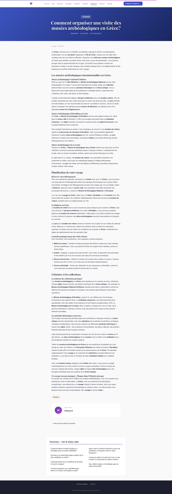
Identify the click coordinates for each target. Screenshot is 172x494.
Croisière (77, 3)
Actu (53, 3)
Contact (92, 484)
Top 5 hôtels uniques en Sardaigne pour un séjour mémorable (103, 465)
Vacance (102, 3)
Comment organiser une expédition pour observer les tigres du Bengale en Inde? (65, 469)
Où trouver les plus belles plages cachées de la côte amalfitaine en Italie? (67, 456)
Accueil (46, 3)
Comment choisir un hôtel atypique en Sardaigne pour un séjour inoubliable (64, 450)
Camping (68, 3)
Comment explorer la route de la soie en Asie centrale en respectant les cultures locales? (104, 458)
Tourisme (93, 3)
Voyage (109, 3)
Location (85, 3)
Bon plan (60, 3)
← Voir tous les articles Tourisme (63, 423)
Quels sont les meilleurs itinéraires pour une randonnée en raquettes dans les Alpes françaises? (104, 451)
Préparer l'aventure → (133, 3)
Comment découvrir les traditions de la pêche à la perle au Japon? (67, 463)
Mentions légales (82, 484)
